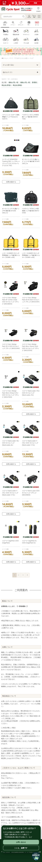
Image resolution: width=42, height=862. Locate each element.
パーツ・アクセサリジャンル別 (18, 58)
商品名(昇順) (6, 85)
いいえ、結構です (21, 848)
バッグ (31, 58)
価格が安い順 (13, 82)
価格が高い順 (25, 82)
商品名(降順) (17, 85)
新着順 (34, 82)
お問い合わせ (21, 842)
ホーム (5, 58)
